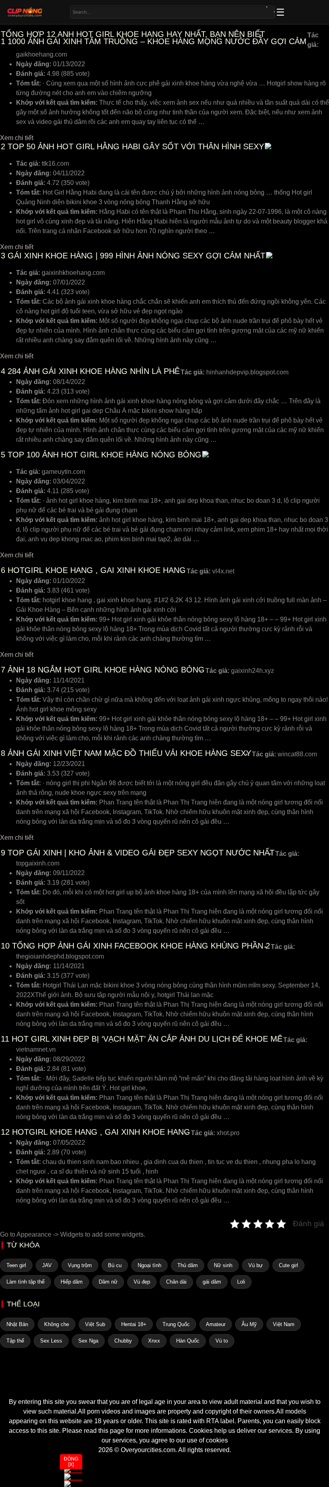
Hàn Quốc (187, 1341)
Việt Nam (283, 1324)
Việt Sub (95, 1324)
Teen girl (16, 1265)
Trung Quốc (176, 1324)
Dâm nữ (108, 1282)
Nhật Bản (17, 1324)
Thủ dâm (187, 1265)
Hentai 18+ (133, 1324)
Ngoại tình (149, 1265)
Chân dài (176, 1282)
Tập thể (15, 1341)
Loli (241, 1282)
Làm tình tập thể (25, 1282)
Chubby (123, 1341)
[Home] (164, 1382)
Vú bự (255, 1265)
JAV (47, 1265)
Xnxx (154, 1341)
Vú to (221, 1341)
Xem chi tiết (16, 137)
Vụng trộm (80, 1265)
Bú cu (115, 1265)
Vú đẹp (142, 1282)
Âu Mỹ (249, 1324)
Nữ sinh (223, 1265)
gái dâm (212, 1282)
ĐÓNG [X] (71, 1461)
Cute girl (288, 1265)
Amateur (215, 1324)
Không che (56, 1324)
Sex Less (51, 1341)
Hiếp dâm (72, 1282)
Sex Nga (88, 1341)
